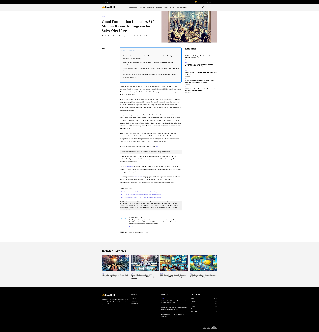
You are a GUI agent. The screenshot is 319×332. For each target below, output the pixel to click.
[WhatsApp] (103, 64)
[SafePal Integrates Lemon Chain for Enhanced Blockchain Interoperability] (203, 263)
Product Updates (138, 232)
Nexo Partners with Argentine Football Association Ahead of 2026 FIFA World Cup (199, 65)
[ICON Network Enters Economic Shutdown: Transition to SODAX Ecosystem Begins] (174, 263)
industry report (129, 166)
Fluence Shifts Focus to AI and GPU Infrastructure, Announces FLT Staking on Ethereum (143, 276)
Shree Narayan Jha (121, 36)
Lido (130, 232)
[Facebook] (205, 2)
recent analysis (137, 177)
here (157, 146)
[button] (203, 7)
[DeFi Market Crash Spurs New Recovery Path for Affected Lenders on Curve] (115, 263)
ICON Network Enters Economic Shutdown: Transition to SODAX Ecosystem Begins (201, 89)
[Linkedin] (207, 2)
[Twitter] (212, 2)
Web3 (146, 232)
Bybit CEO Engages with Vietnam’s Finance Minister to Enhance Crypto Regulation (141, 197)
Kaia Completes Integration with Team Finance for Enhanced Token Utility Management (142, 192)
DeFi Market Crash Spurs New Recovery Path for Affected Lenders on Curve (199, 57)
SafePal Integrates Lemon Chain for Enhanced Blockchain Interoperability (203, 276)
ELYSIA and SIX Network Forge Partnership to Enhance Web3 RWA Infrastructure (141, 194)
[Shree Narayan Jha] (124, 221)
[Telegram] (210, 2)
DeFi (126, 232)
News (103, 16)
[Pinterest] (103, 60)
